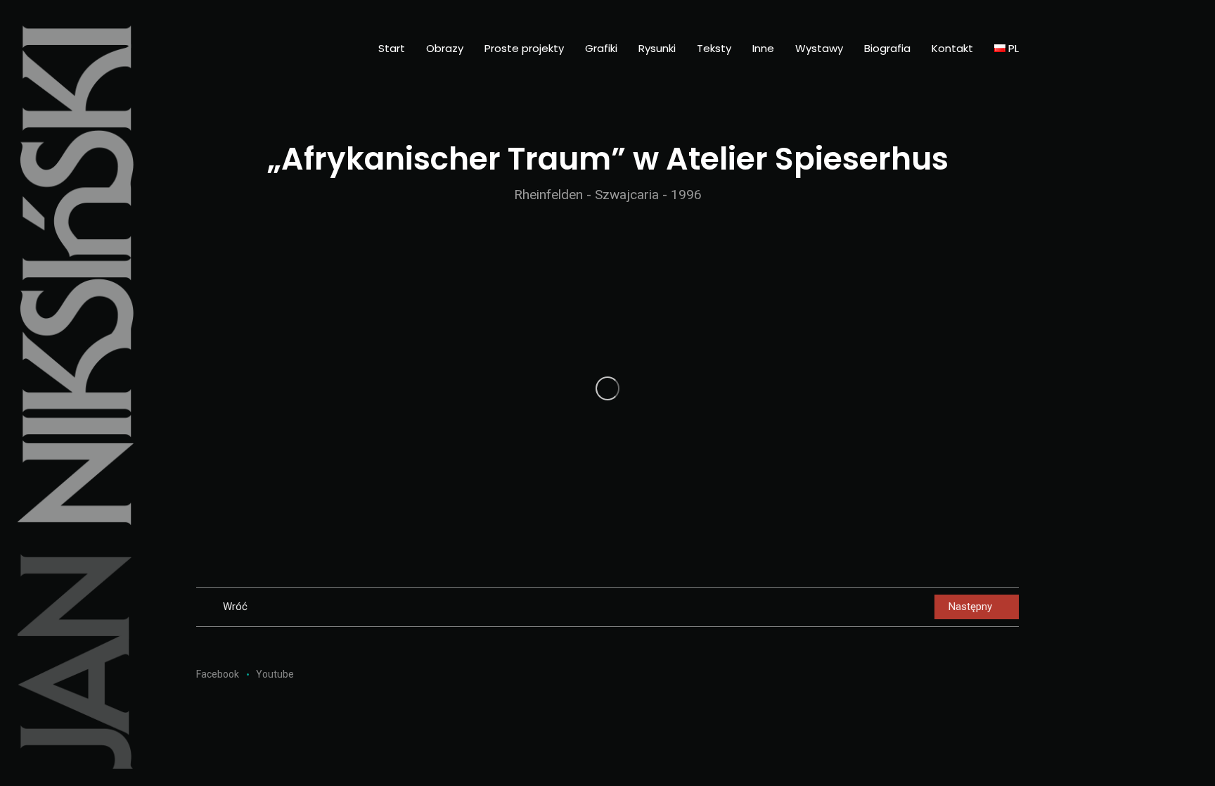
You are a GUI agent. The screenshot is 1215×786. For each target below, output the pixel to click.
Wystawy (819, 48)
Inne (763, 48)
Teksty (714, 48)
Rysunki (657, 48)
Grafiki (601, 48)
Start (391, 48)
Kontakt (952, 48)
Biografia (887, 48)
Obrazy (444, 48)
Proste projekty (524, 48)
